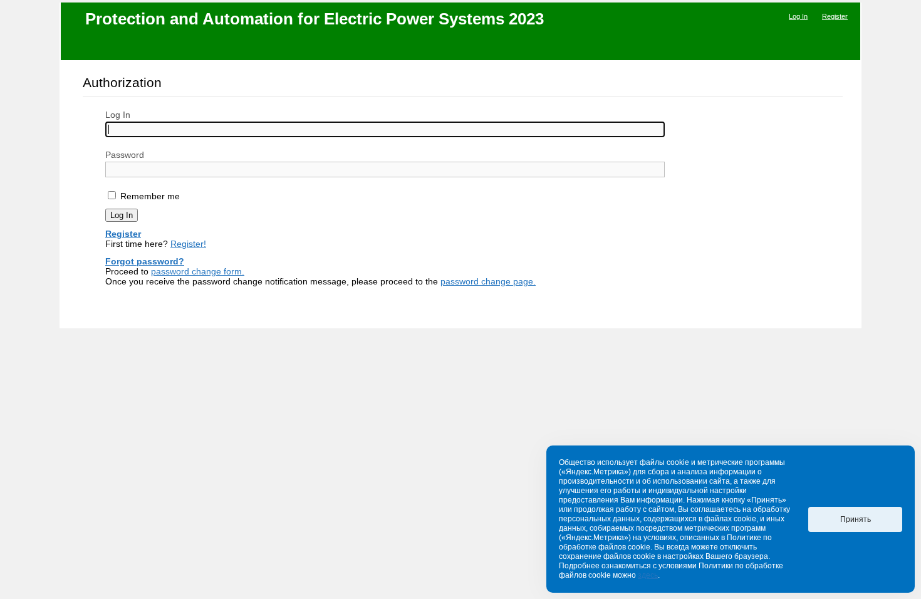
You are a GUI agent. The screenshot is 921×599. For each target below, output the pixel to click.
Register (835, 16)
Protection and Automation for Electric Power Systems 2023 (314, 19)
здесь (648, 575)
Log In (798, 16)
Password (124, 155)
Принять (855, 519)
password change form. (197, 271)
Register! (188, 244)
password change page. (488, 281)
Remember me (149, 196)
